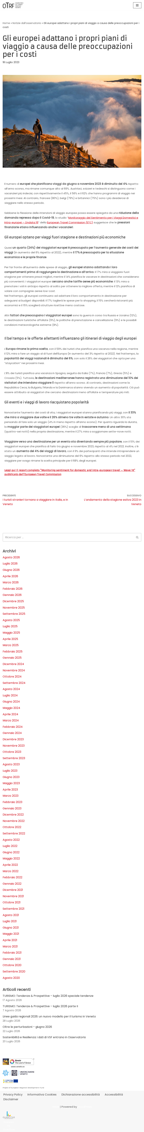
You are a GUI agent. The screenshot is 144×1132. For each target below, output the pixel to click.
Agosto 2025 (11, 620)
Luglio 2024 (10, 695)
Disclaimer (10, 1099)
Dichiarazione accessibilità (80, 1095)
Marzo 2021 (10, 946)
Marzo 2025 (11, 645)
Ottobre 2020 (12, 965)
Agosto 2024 (11, 689)
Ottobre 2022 (12, 827)
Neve (56, 1107)
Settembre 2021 (13, 909)
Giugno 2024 (11, 702)
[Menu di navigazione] (137, 5)
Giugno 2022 (11, 852)
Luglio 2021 (10, 921)
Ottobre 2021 (12, 902)
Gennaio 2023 (12, 808)
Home (6, 23)
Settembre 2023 (14, 758)
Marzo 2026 (11, 582)
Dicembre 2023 (13, 739)
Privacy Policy (12, 1095)
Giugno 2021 (11, 928)
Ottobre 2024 (12, 677)
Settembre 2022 (14, 833)
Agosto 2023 (11, 764)
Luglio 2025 (10, 626)
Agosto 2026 (11, 557)
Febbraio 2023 (12, 802)
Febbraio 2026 (12, 589)
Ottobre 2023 (12, 752)
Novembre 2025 (14, 608)
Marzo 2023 (10, 796)
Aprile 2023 (10, 790)
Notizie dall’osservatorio (26, 23)
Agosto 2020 (11, 978)
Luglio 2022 (10, 846)
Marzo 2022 (10, 871)
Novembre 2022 (14, 821)
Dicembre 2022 (13, 815)
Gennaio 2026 (12, 595)
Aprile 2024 (10, 714)
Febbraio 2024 (13, 727)
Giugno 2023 (11, 777)
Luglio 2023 (10, 771)
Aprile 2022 (10, 865)
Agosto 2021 (11, 915)
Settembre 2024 (14, 683)
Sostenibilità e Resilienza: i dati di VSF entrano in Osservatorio (44, 1037)
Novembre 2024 (14, 670)
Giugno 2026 (11, 570)
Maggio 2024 (11, 708)
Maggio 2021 (11, 934)
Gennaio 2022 (12, 884)
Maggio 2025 (11, 633)
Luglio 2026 (10, 564)
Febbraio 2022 (12, 877)
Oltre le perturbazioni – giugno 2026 (27, 1027)
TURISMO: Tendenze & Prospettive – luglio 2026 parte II (40, 1006)
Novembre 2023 (14, 746)
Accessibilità (114, 1095)
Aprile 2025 (10, 639)
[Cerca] (137, 537)
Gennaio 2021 (12, 959)
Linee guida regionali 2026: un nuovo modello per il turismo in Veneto (49, 1016)
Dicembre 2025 (13, 601)
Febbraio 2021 (12, 953)
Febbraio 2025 (12, 651)
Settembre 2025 (14, 614)
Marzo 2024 (11, 720)
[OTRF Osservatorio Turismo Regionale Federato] (13, 5)
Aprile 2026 (10, 576)
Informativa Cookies (42, 1095)
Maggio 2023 (11, 783)
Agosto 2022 (11, 840)
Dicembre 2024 (13, 664)
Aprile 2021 (10, 940)
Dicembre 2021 (13, 890)
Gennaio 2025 (12, 658)
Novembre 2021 (13, 896)
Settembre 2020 (14, 971)
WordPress (85, 1107)
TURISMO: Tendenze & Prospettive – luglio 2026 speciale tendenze (48, 996)
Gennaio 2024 (12, 733)
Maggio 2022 (11, 858)
